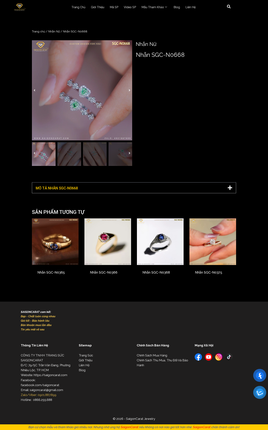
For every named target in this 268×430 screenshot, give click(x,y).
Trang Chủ (78, 7)
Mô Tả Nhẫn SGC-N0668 (57, 188)
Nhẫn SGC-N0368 (156, 272)
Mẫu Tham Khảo (152, 7)
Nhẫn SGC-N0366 (103, 272)
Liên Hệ (190, 7)
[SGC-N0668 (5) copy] (82, 90)
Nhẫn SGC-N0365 (51, 272)
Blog (177, 7)
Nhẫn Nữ (54, 31)
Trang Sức (86, 355)
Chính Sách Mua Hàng (152, 355)
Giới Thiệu (97, 7)
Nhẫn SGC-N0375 (208, 272)
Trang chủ (38, 31)
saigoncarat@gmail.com (46, 390)
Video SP (130, 7)
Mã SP (114, 7)
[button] (34, 90)
